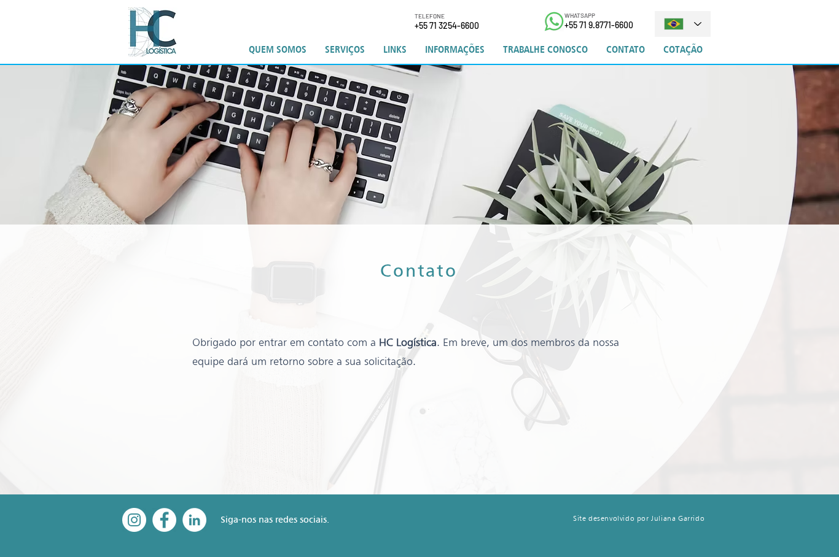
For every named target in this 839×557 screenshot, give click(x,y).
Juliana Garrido (677, 518)
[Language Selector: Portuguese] (683, 24)
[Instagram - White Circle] (134, 520)
